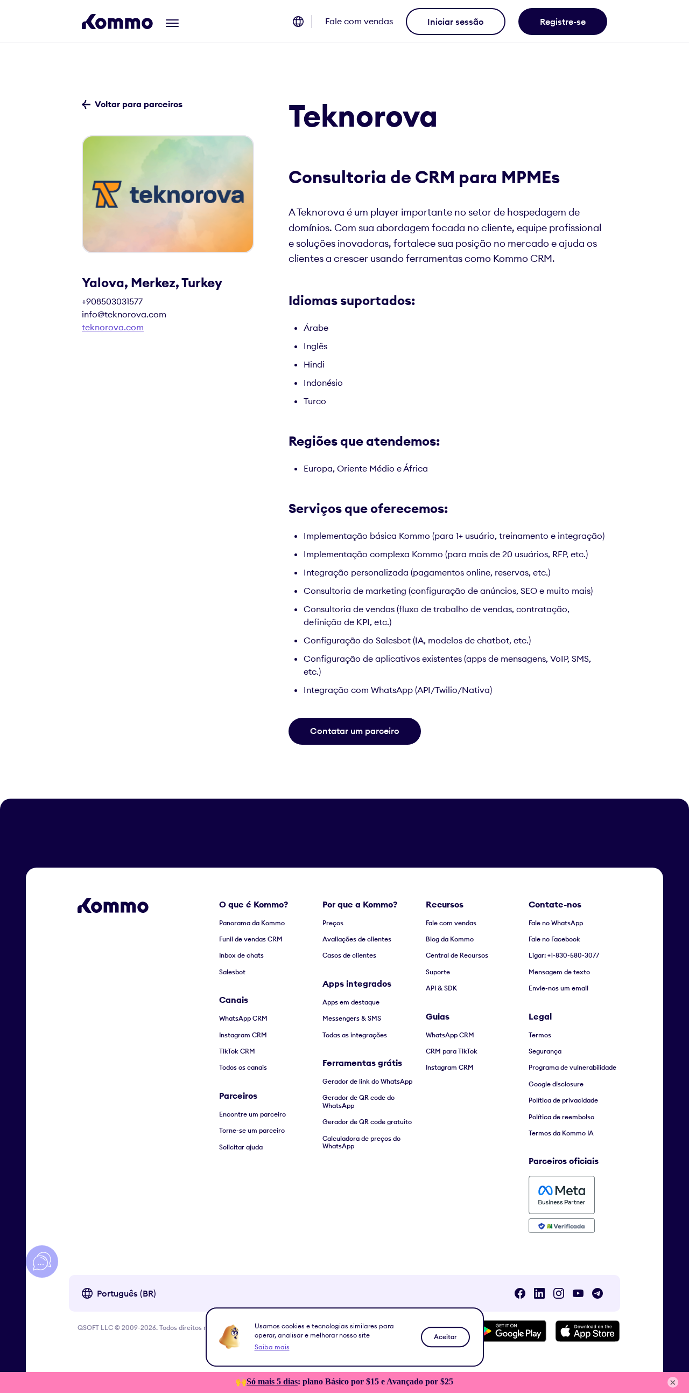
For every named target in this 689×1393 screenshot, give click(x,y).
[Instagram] (558, 1293)
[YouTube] (578, 1293)
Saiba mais (272, 1347)
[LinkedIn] (539, 1293)
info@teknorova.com (124, 314)
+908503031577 (112, 301)
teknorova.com (113, 327)
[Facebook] (520, 1293)
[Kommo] (117, 21)
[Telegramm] (597, 1293)
